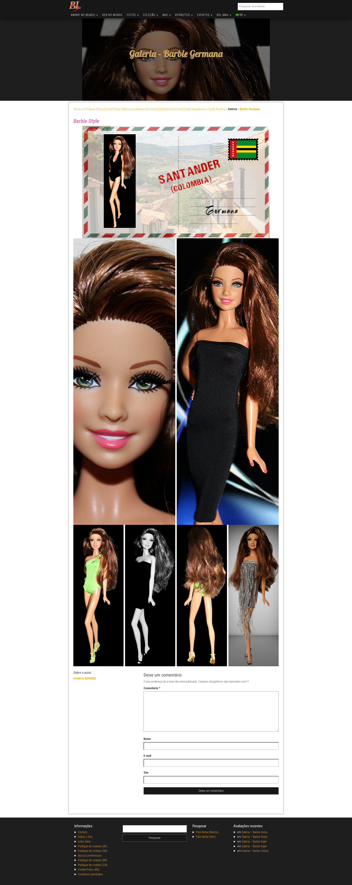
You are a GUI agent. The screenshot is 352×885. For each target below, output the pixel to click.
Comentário (152, 688)
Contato (82, 832)
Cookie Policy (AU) (88, 869)
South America (216, 109)
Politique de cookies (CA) (92, 865)
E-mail (147, 755)
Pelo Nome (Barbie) (207, 832)
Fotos (132, 15)
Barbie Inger (260, 841)
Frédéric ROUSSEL (84, 678)
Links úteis (84, 841)
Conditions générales (90, 874)
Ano (165, 15)
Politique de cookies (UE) (92, 846)
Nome (147, 739)
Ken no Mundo (112, 15)
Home (76, 109)
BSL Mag (223, 15)
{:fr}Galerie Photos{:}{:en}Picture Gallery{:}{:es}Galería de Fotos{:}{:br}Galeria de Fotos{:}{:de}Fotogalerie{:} (144, 109)
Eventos (203, 15)
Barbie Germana (193, 54)
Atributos (183, 15)
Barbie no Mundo (83, 15)
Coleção (149, 15)
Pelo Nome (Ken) (206, 836)
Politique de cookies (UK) (92, 851)
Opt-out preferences (90, 855)
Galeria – (247, 832)
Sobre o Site (85, 836)
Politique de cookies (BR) (92, 860)
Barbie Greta (260, 832)
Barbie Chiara (260, 851)
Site (146, 772)
